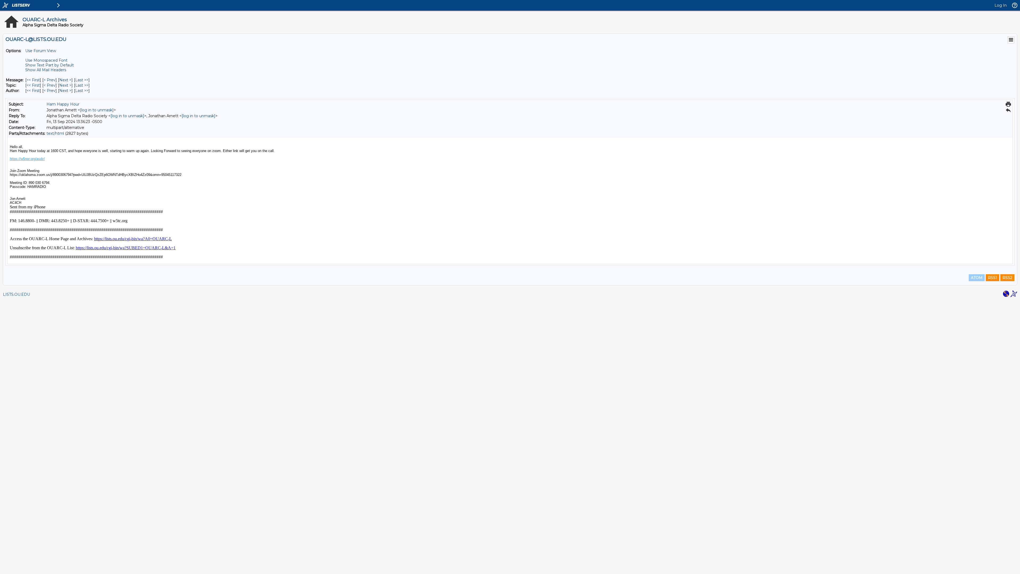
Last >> (81, 80)
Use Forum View (40, 50)
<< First (33, 80)
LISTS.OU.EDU (16, 294)
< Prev (50, 80)
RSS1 (992, 277)
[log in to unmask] (97, 110)
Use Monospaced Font (46, 60)
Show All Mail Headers (45, 69)
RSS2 (1007, 277)
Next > (65, 80)
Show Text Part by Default (49, 65)
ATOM (977, 277)
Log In (1000, 5)
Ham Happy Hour (62, 104)
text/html (55, 133)
